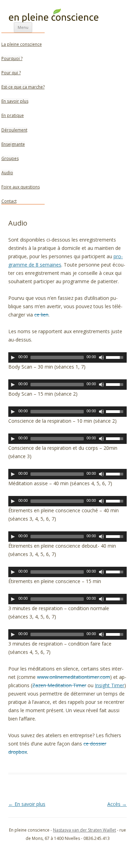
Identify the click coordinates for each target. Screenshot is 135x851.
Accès (117, 804)
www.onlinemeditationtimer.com (73, 677)
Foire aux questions (20, 187)
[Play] (13, 357)
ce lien (41, 314)
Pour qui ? (11, 73)
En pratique (12, 115)
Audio (7, 173)
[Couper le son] (101, 357)
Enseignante (13, 144)
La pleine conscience (21, 44)
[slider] (116, 356)
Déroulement (14, 130)
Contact (9, 201)
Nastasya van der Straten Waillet (84, 830)
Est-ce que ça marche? (23, 87)
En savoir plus (14, 101)
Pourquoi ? (11, 58)
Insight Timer (109, 685)
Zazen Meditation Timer (59, 685)
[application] (67, 357)
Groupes (10, 158)
